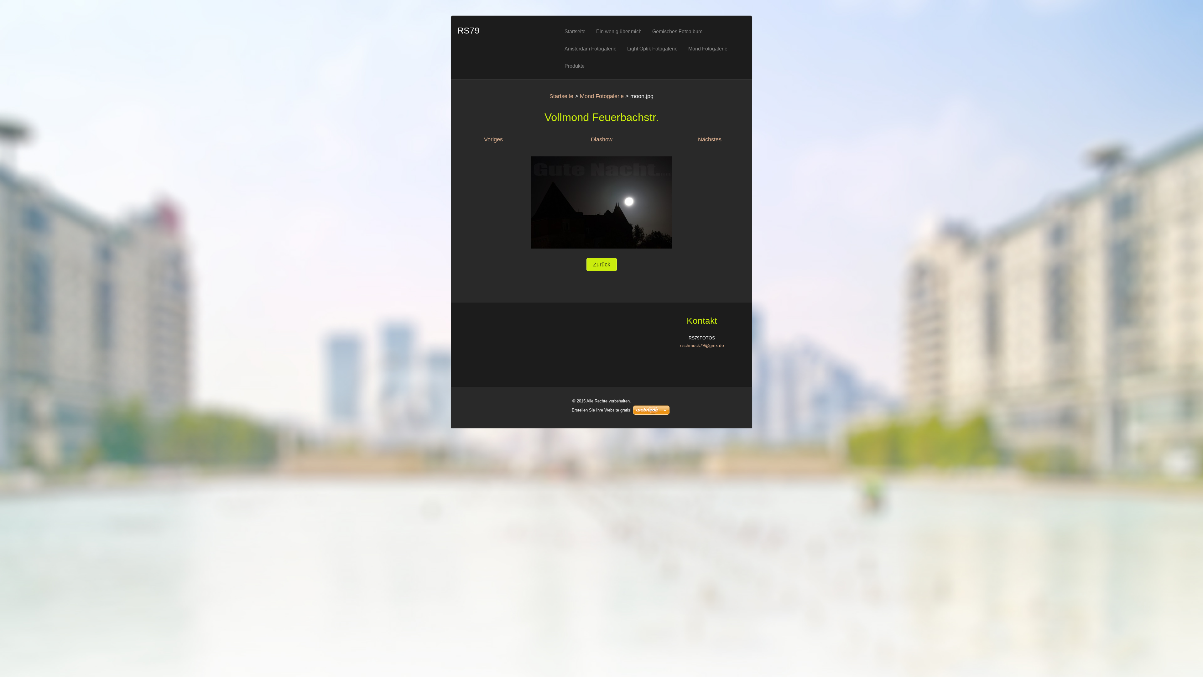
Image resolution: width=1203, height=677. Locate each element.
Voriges (493, 139)
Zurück (601, 264)
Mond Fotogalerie (602, 96)
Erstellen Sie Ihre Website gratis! (602, 410)
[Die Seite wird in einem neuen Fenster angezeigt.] (601, 202)
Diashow (601, 139)
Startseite (561, 96)
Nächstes (709, 139)
